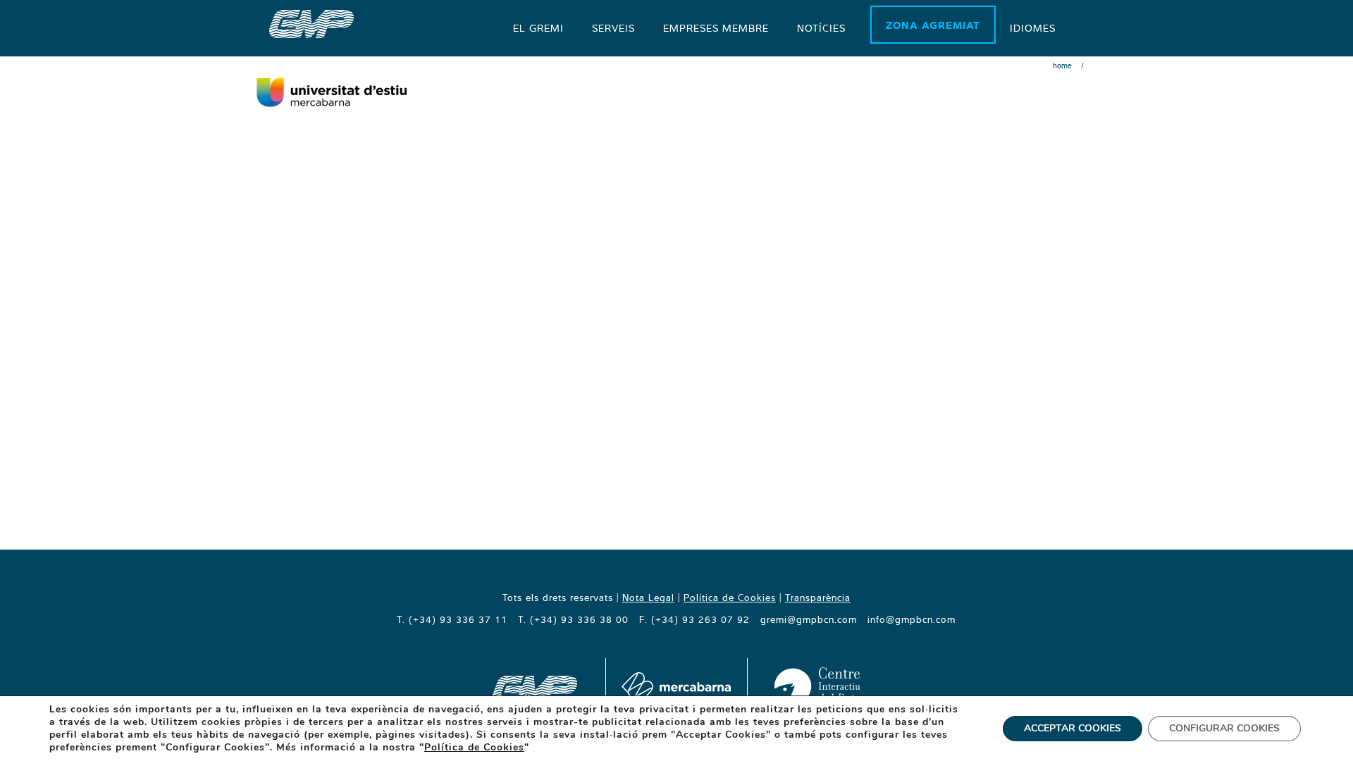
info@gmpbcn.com (911, 619)
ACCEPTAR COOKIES (1072, 728)
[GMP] (311, 22)
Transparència (818, 597)
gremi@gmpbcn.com (808, 619)
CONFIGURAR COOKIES (1224, 728)
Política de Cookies (730, 597)
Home (1062, 65)
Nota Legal (648, 597)
